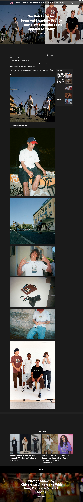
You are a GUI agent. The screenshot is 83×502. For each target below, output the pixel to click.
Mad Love (44, 3)
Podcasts (56, 3)
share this (51, 55)
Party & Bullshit (25, 3)
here (18, 74)
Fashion (11, 55)
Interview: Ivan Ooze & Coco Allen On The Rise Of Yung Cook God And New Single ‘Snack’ (61, 75)
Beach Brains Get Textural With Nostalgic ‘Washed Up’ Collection (23, 457)
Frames (40, 3)
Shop (60, 3)
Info (63, 3)
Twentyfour (35, 3)
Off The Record (50, 3)
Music (31, 3)
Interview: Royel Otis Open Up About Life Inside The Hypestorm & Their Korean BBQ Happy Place (60, 88)
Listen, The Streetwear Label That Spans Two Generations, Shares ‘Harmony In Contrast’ (55, 458)
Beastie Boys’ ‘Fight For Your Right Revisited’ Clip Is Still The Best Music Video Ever (61, 81)
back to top (41, 469)
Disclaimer (71, 501)
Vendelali (59, 99)
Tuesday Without (18, 3)
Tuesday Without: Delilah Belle (60, 94)
